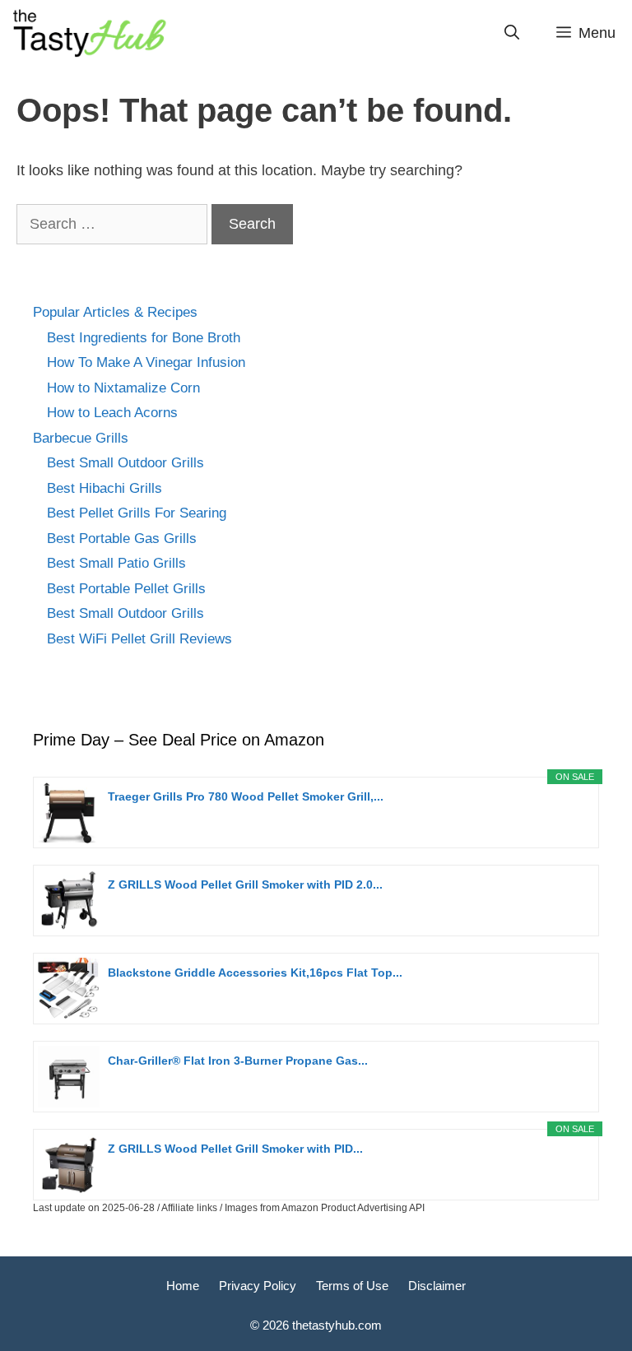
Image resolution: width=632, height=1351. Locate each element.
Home (182, 1286)
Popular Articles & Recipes (115, 312)
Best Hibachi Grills (104, 488)
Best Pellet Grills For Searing (136, 513)
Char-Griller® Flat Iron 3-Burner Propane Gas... (238, 1060)
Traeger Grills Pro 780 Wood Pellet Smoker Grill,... (245, 796)
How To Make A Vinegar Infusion (146, 362)
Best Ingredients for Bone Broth (143, 338)
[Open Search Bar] (512, 33)
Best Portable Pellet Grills (126, 589)
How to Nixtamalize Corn (123, 388)
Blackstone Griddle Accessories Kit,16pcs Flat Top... (255, 972)
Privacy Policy (257, 1286)
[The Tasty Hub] (88, 33)
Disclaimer (437, 1286)
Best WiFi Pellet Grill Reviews (139, 639)
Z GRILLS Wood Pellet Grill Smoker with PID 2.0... (245, 884)
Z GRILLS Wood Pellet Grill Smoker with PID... (235, 1148)
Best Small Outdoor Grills (125, 463)
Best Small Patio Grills (116, 563)
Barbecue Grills (80, 438)
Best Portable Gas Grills (122, 538)
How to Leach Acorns (112, 412)
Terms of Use (352, 1286)
